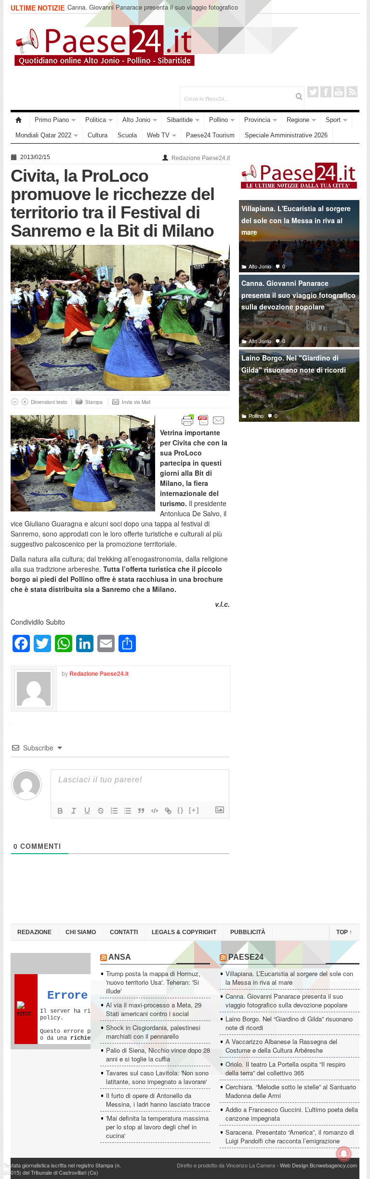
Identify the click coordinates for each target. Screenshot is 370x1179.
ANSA (119, 957)
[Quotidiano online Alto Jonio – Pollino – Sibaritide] (20, 120)
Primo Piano (52, 119)
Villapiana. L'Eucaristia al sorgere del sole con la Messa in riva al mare (296, 220)
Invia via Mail (136, 402)
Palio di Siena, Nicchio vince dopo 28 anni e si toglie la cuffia (158, 1054)
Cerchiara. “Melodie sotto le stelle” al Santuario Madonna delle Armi (290, 1091)
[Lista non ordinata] (127, 811)
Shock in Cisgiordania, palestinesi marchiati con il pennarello (153, 1032)
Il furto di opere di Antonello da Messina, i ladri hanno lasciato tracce (158, 1100)
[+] (194, 810)
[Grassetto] (60, 811)
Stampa (94, 402)
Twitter (312, 91)
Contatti (124, 932)
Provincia (257, 119)
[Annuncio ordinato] (114, 811)
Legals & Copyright (184, 932)
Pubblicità (247, 932)
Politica (95, 119)
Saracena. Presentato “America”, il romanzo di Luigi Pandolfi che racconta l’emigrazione (289, 1136)
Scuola (127, 135)
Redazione (34, 932)
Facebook (325, 91)
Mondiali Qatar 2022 (43, 135)
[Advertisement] (299, 501)
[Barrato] (100, 811)
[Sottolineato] (87, 811)
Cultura (97, 135)
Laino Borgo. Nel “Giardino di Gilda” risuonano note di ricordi (289, 1023)
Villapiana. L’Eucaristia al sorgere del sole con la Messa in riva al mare (289, 978)
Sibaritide (180, 119)
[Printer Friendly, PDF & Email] (203, 419)
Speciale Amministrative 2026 (286, 135)
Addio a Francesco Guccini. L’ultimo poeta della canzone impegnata (291, 1114)
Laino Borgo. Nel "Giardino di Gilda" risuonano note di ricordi (293, 364)
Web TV (158, 135)
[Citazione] (141, 811)
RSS (351, 91)
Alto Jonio (136, 119)
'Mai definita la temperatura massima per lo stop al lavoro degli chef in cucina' (157, 1126)
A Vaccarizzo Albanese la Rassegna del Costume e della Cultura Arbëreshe (281, 1046)
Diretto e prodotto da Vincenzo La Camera (226, 1165)
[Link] (168, 811)
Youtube (338, 91)
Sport (333, 119)
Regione (298, 119)
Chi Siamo (81, 932)
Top (344, 932)
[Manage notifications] (344, 1154)
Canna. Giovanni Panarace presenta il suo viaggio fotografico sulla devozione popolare (152, 11)
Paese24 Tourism (210, 135)
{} (180, 810)
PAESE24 (246, 957)
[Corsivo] (73, 811)
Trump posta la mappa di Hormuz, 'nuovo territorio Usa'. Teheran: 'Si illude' (153, 982)
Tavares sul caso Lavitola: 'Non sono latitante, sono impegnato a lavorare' (157, 1077)
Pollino (218, 119)
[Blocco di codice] (154, 811)
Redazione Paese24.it (201, 158)
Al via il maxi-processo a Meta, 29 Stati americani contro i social (153, 1009)
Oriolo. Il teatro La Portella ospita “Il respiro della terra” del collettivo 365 (285, 1068)
